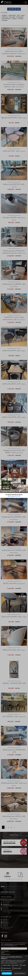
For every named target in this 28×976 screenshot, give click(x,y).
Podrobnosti (20, 963)
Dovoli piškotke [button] (7, 973)
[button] (14, 971)
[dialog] (14, 965)
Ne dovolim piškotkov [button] (20, 973)
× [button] (26, 956)
